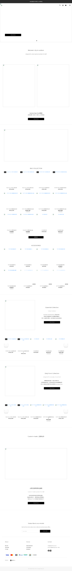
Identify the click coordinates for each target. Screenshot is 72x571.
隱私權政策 (28, 549)
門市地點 (6, 549)
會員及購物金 (28, 547)
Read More (36, 503)
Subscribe (45, 531)
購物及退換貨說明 (29, 545)
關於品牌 (6, 545)
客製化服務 (7, 547)
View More (13, 35)
